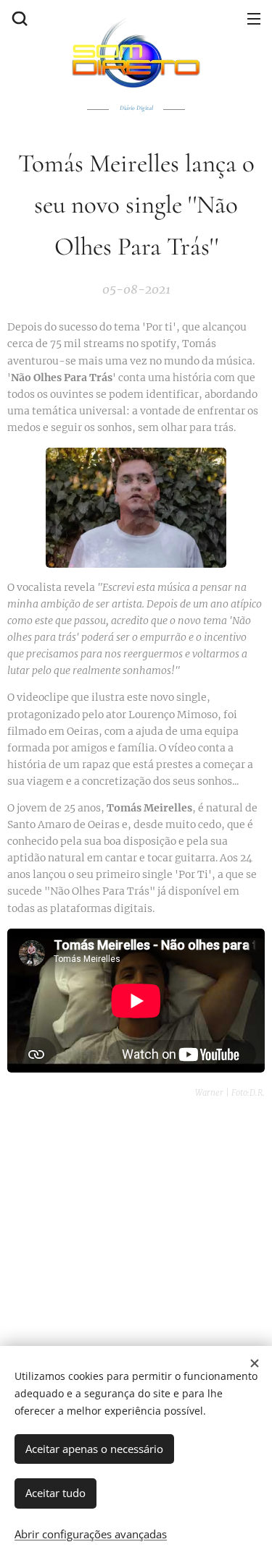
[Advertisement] (136, 1248)
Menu (253, 18)
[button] (18, 18)
